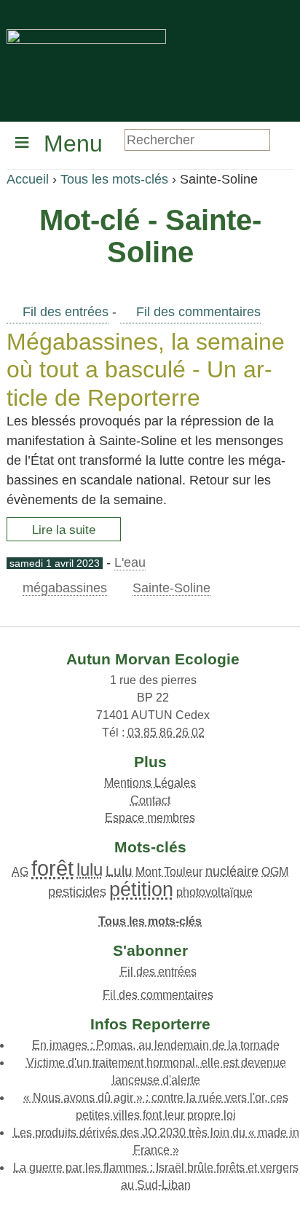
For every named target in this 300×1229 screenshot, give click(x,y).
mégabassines (65, 588)
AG (20, 871)
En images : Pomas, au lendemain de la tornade (156, 1045)
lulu (89, 869)
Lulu (119, 871)
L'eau (130, 562)
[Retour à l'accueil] (86, 59)
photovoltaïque (214, 892)
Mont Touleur (168, 871)
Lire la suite (63, 530)
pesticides (77, 891)
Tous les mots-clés (114, 179)
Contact (150, 800)
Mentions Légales (150, 783)
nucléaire (231, 871)
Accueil (28, 179)
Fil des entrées (65, 312)
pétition (141, 889)
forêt (52, 868)
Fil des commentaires (198, 312)
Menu (73, 143)
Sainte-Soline (171, 588)
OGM (274, 871)
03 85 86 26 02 (166, 732)
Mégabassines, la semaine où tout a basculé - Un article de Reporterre (146, 370)
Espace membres (150, 818)
